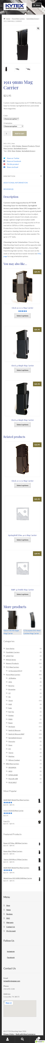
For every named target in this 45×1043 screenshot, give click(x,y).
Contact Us (10, 927)
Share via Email (12, 167)
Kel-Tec (11, 712)
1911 (13, 146)
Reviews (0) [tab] (8, 189)
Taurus (10, 753)
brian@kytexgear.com (11, 981)
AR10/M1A (12, 767)
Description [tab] (9, 176)
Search (22, 1039)
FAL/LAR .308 (13, 779)
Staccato (11, 741)
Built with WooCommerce (25, 1034)
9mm (13, 151)
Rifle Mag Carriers (12, 764)
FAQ (8, 918)
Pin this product (13, 164)
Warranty (9, 922)
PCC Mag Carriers (12, 667)
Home (8, 19)
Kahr (10, 708)
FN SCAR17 (12, 782)
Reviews (9, 914)
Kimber (18, 146)
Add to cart (19, 133)
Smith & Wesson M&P (16, 734)
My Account (11, 931)
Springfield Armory (32, 19)
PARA (10, 719)
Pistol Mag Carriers (18, 19)
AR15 (10, 771)
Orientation (7, 123)
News (8, 910)
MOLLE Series (11, 660)
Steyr (10, 745)
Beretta (11, 686)
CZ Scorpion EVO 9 (15, 671)
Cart (34, 1037)
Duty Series (10, 648)
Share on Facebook (14, 161)
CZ (9, 693)
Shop (8, 905)
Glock (10, 700)
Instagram (11, 951)
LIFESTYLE (10, 656)
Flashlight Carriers (13, 652)
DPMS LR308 (13, 775)
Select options (22, 316)
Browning (11, 689)
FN (9, 697)
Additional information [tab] (15, 183)
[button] (38, 28)
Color (5, 115)
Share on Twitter (13, 158)
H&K (10, 704)
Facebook (11, 957)
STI (9, 749)
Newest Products (28, 146)
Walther (11, 756)
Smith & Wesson (14, 730)
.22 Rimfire (12, 678)
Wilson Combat (14, 760)
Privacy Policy (8, 1034)
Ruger (10, 723)
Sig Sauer (11, 727)
